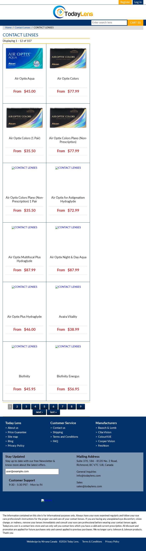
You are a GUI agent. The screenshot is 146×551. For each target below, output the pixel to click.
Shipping (58, 432)
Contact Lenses (22, 28)
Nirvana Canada (49, 542)
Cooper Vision (106, 441)
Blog (10, 441)
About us (13, 428)
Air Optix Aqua (24, 78)
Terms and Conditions (65, 437)
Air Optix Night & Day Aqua (68, 257)
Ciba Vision (104, 432)
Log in (138, 2)
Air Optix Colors (68, 78)
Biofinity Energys (68, 376)
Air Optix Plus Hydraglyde (24, 316)
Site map (13, 437)
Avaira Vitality (68, 316)
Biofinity (24, 376)
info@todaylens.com (89, 475)
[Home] (73, 18)
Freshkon (103, 445)
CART (135, 22)
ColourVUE (104, 437)
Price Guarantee (17, 432)
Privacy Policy (16, 445)
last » (53, 412)
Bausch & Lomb (107, 428)
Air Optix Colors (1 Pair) (24, 138)
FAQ (55, 441)
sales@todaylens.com (89, 486)
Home (8, 28)
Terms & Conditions (92, 542)
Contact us (59, 428)
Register (125, 2)
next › (39, 412)
